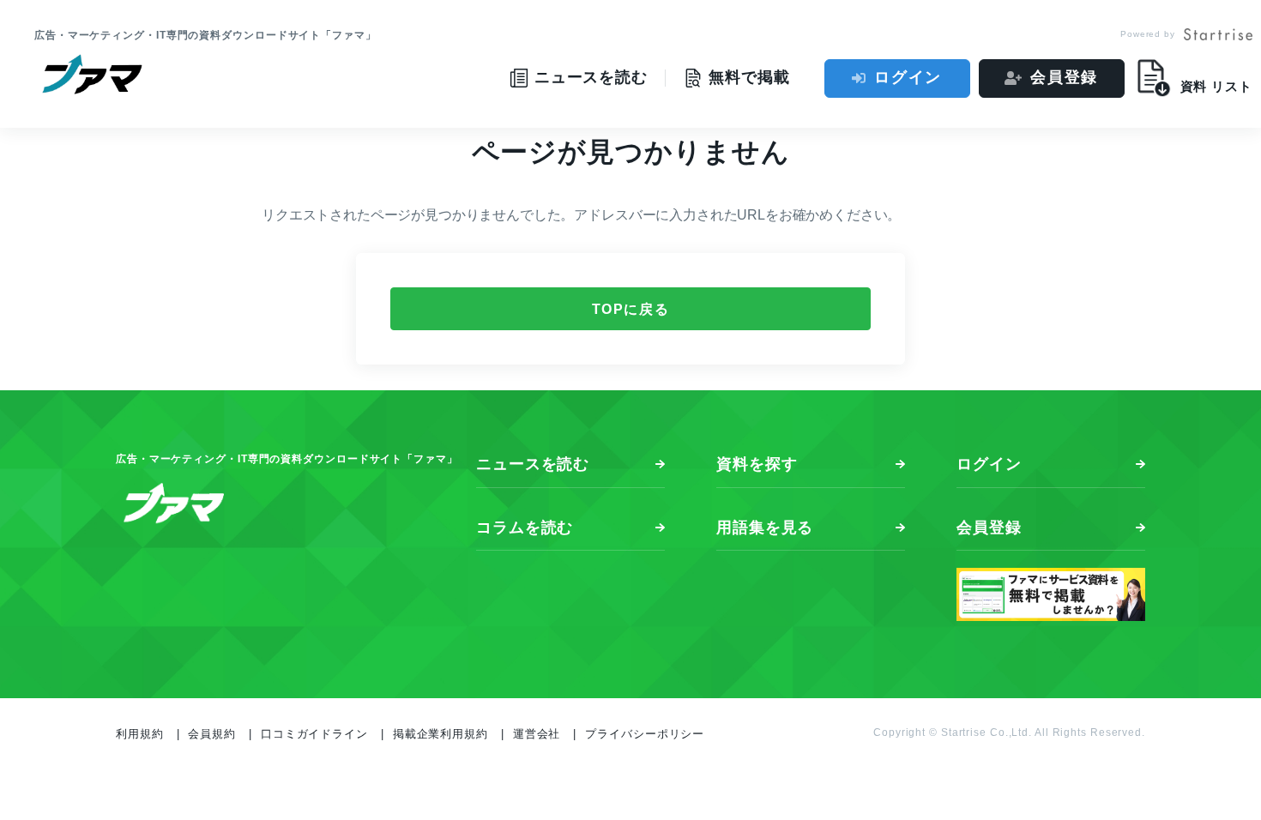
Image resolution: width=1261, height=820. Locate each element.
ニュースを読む (532, 464)
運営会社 (537, 733)
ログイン (908, 77)
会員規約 (212, 733)
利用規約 (140, 733)
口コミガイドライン (314, 733)
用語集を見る (764, 527)
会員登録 (1064, 77)
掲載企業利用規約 (440, 733)
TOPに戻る (631, 309)
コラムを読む (524, 527)
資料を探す (757, 464)
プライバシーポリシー (644, 733)
